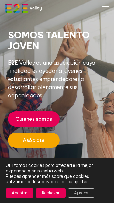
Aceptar (19, 193)
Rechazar (51, 193)
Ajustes (81, 193)
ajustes (80, 181)
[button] (105, 8)
